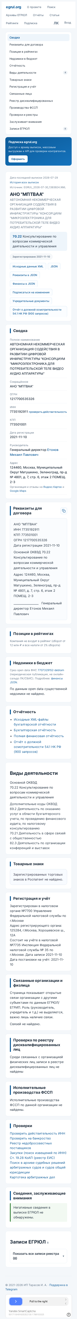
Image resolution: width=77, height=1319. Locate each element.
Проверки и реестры (23, 114)
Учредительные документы (31, 301)
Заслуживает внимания (25, 121)
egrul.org (13, 7)
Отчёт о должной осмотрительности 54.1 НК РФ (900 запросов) (37, 311)
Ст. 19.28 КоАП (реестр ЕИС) (32, 1158)
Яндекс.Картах (52, 486)
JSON (54, 266)
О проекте (34, 7)
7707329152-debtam (51, 670)
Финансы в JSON (24, 283)
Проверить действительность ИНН (37, 1133)
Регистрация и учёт (22, 86)
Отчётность (17, 65)
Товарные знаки (20, 79)
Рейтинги (12, 23)
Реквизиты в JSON (25, 275)
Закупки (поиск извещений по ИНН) (38, 1153)
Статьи (54, 15)
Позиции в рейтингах (23, 51)
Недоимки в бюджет (23, 58)
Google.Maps (18, 490)
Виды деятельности (37, 72)
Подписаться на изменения (31, 292)
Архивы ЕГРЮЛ (16, 15)
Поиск (51, 7)
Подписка (30, 23)
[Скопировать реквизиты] (63, 510)
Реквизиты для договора (26, 44)
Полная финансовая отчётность (39, 736)
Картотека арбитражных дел (32, 1177)
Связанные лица (20, 93)
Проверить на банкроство (30, 1138)
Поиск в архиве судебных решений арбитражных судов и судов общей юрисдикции (38, 1167)
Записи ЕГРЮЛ (37, 128)
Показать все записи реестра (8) (38, 1256)
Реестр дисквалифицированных (31, 100)
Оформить (18, 159)
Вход (67, 22)
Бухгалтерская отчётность (35, 730)
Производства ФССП (23, 107)
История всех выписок (24, 182)
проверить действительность (48, 411)
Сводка (14, 37)
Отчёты (38, 15)
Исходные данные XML (28, 266)
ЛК (56, 23)
